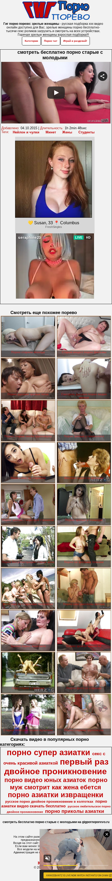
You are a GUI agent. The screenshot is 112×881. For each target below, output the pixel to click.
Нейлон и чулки (26, 132)
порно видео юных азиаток (45, 780)
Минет (51, 132)
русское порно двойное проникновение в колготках (49, 801)
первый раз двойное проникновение (56, 766)
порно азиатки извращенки (55, 795)
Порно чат (50, 40)
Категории (31, 40)
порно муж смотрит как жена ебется (59, 783)
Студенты (86, 132)
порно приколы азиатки (74, 811)
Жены (67, 132)
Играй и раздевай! (75, 40)
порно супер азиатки (48, 752)
